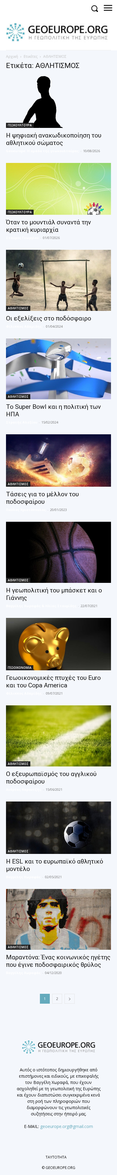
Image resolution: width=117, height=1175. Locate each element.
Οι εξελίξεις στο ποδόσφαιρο (48, 318)
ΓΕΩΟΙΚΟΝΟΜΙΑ (20, 668)
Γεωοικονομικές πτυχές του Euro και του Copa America (53, 681)
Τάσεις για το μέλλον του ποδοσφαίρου (42, 498)
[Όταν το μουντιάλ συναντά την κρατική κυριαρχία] (58, 189)
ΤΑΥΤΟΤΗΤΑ (56, 1157)
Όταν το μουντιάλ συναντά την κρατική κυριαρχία (48, 226)
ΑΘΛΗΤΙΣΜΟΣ (18, 308)
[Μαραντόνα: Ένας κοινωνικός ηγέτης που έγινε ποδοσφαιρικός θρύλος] (58, 919)
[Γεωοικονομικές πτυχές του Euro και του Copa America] (58, 644)
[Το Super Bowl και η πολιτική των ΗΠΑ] (58, 369)
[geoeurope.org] (60, 32)
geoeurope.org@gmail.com (66, 1126)
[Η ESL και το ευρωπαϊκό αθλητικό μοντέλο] (58, 828)
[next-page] (69, 999)
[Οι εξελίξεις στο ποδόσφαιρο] (58, 280)
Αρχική (12, 56)
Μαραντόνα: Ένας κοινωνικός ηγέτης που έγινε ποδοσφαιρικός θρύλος (58, 961)
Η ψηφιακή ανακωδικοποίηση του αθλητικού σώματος (53, 139)
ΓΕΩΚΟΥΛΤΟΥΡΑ (20, 125)
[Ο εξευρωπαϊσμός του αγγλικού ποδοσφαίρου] (58, 735)
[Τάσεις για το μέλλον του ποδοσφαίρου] (58, 460)
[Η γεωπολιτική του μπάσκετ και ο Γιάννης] (58, 552)
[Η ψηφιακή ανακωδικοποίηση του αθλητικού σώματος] (58, 102)
